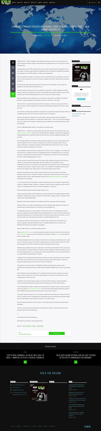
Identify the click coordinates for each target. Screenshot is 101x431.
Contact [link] (34, 426)
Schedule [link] (20, 2)
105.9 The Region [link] (26, 326)
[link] (6, 2)
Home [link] (14, 2)
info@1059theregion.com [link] (18, 390)
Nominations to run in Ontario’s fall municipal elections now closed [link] (76, 393)
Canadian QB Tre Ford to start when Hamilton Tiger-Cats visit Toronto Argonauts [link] (76, 414)
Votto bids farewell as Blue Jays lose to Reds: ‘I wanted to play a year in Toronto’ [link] (25, 356)
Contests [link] (27, 2)
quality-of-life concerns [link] (27, 232)
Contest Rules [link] (26, 426)
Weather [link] (53, 2)
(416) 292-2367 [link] (16, 387)
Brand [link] (46, 426)
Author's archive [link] (57, 333)
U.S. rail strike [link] (23, 234)
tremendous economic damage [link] (57, 176)
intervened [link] (58, 234)
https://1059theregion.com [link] (18, 385)
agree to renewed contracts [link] (24, 133)
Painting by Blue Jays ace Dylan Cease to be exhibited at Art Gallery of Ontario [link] (77, 399)
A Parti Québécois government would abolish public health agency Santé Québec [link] (77, 406)
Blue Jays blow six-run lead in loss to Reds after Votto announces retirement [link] (76, 356)
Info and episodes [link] (81, 99)
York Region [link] (40, 326)
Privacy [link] (40, 426)
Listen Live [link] (93, 2)
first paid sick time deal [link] (34, 288)
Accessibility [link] (52, 426)
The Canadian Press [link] (48, 35)
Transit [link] (46, 2)
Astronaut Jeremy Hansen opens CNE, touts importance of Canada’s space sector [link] (76, 386)
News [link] (41, 2)
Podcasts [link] (34, 2)
